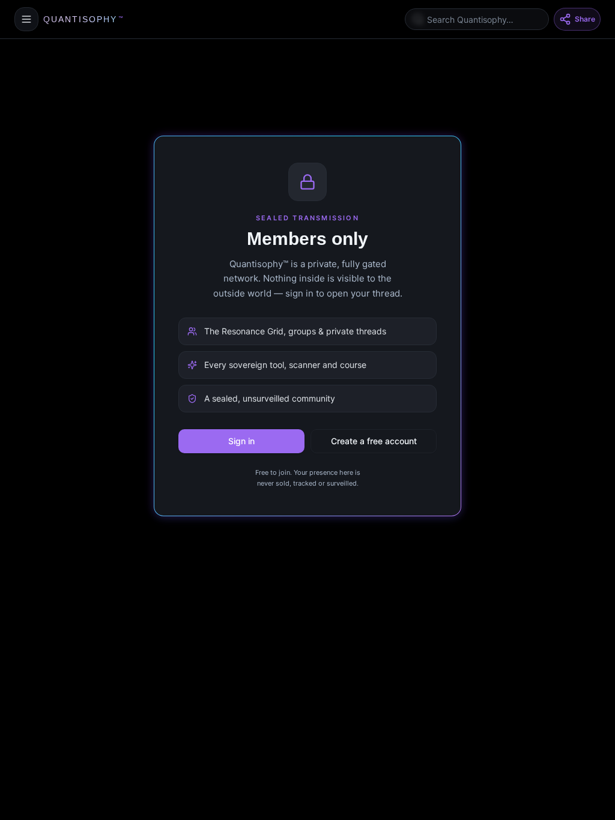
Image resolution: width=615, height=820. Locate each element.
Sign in (241, 441)
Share (585, 18)
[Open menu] (26, 19)
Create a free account (374, 441)
